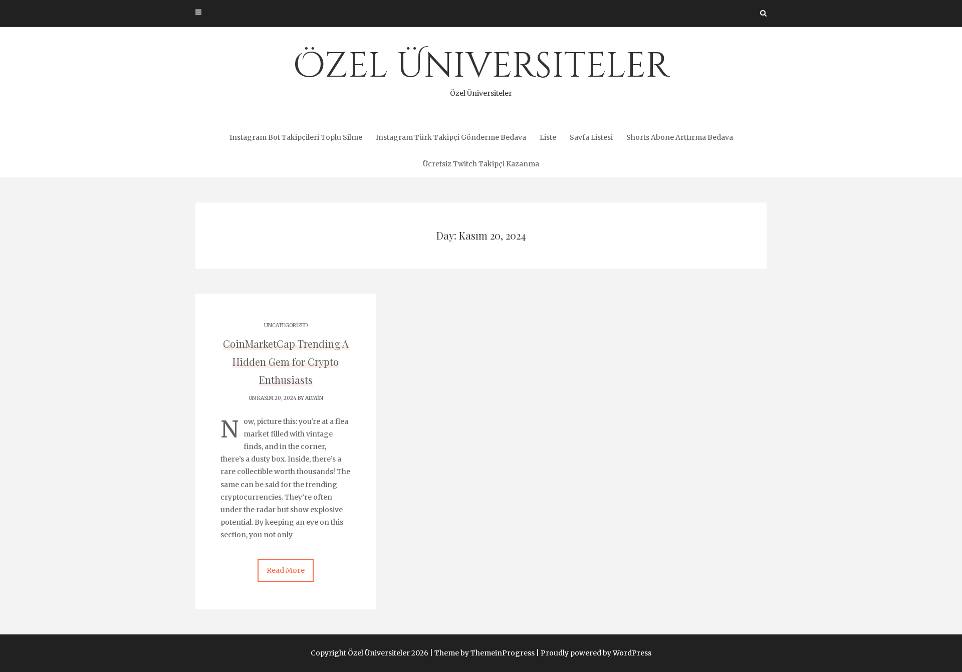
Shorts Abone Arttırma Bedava (679, 137)
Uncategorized (286, 325)
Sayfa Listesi (591, 137)
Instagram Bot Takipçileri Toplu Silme (295, 137)
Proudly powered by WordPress (596, 652)
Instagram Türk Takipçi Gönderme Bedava (451, 137)
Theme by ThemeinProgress (484, 652)
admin (314, 398)
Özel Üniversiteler (481, 70)
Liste (548, 137)
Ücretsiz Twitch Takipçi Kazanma (481, 163)
